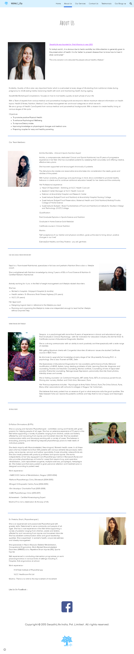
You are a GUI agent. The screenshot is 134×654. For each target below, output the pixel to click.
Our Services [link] (80, 4)
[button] (131, 4)
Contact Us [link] (93, 4)
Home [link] (58, 4)
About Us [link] (68, 4)
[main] (67, 23)
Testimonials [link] (106, 4)
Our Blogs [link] (119, 4)
